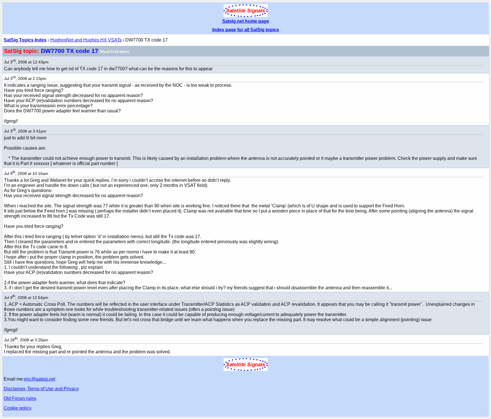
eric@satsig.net (39, 379)
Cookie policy (17, 408)
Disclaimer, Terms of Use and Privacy (41, 388)
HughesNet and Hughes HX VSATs (86, 40)
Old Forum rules (20, 398)
